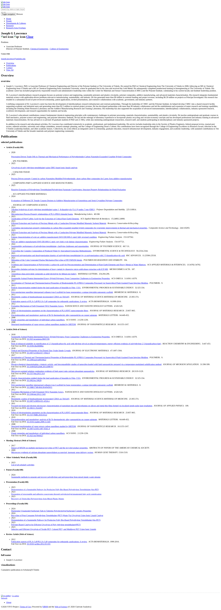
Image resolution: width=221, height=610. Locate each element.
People (9, 21)
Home (8, 19)
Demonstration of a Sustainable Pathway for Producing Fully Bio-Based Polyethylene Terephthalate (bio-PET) (56, 520)
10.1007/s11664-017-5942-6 (38, 353)
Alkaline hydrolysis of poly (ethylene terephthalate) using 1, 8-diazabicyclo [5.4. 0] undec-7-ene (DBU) (53, 209)
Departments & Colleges (16, 23)
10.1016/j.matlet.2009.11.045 (38, 422)
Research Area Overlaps (16, 28)
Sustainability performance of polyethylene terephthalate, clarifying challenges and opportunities (50, 246)
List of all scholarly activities (22, 465)
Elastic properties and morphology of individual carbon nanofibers (38, 320)
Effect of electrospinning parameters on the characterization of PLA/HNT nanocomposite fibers (49, 311)
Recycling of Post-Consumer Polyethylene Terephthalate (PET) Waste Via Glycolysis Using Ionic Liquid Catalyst (57, 515)
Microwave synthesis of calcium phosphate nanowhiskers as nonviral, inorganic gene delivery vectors (52, 452)
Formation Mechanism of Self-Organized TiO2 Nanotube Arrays (37, 306)
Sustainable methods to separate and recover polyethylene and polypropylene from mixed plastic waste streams (55, 477)
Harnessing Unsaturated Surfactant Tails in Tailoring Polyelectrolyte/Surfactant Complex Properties (51, 511)
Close (29, 36)
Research (10, 26)
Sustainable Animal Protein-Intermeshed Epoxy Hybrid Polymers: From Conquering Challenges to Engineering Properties (60, 278)
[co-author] (6, 596)
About (8, 602)
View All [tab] (9, 70)
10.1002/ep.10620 (34, 380)
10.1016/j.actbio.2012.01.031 (39, 544)
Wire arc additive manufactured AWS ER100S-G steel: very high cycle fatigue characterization (49, 242)
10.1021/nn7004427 (35, 435)
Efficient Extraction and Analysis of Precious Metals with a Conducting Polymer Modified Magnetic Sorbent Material (58, 232)
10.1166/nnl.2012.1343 (36, 394)
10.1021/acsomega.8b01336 (38, 339)
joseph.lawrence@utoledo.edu (13, 59)
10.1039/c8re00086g (35, 346)
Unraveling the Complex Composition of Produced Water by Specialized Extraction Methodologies (51, 251)
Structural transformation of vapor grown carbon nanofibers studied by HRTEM (43, 324)
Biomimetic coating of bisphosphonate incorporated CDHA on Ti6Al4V (40, 297)
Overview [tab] (10, 63)
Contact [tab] (9, 68)
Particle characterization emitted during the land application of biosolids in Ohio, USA (46, 288)
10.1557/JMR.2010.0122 (37, 415)
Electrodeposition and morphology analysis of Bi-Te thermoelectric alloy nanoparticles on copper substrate (54, 315)
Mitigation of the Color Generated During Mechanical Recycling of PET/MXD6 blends (46, 260)
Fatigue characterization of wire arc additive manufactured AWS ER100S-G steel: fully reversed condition (54, 237)
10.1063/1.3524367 (35, 408)
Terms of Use (25, 607)
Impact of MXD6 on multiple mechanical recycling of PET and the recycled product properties (49, 448)
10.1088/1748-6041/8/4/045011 (39, 387)
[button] (2, 12)
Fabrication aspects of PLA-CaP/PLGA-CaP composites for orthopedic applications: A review (49, 301)
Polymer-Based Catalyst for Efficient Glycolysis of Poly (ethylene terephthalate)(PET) (46, 525)
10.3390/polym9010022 (36, 360)
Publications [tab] (11, 65)
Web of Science (61, 607)
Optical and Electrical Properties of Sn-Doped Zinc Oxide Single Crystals (41, 350)
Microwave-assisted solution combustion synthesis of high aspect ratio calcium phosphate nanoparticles (52, 371)
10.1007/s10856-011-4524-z (38, 401)
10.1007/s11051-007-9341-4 (38, 429)
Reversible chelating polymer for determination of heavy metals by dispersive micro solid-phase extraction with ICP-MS (59, 269)
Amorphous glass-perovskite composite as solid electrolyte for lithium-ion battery (43, 274)
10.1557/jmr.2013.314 (36, 373)
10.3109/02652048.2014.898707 (40, 367)
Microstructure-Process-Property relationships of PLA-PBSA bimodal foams (42, 214)
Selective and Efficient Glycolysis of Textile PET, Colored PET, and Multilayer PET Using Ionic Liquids (53, 529)
